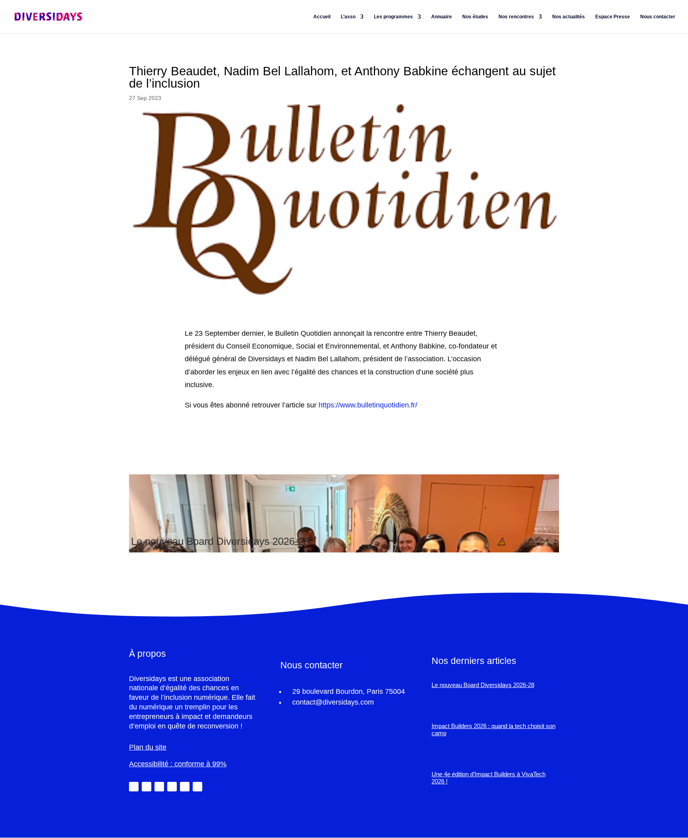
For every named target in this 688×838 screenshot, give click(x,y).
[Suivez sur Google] (197, 786)
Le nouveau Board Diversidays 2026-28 (220, 541)
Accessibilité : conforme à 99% (178, 764)
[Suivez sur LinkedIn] (134, 786)
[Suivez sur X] (146, 786)
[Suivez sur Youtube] (185, 786)
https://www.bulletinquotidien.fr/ (368, 405)
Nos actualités (568, 17)
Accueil (321, 17)
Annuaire (441, 17)
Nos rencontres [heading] (516, 17)
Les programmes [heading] (393, 17)
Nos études (475, 17)
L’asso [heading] (348, 17)
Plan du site (147, 747)
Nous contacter (657, 17)
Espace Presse (612, 17)
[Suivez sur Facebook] (159, 786)
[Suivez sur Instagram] (172, 786)
